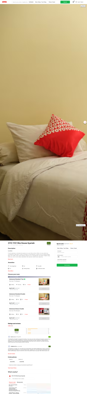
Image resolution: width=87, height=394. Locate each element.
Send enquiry (67, 265)
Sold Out (44, 303)
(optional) (62, 259)
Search (65, 2)
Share (84, 6)
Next (85, 122)
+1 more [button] (29, 284)
